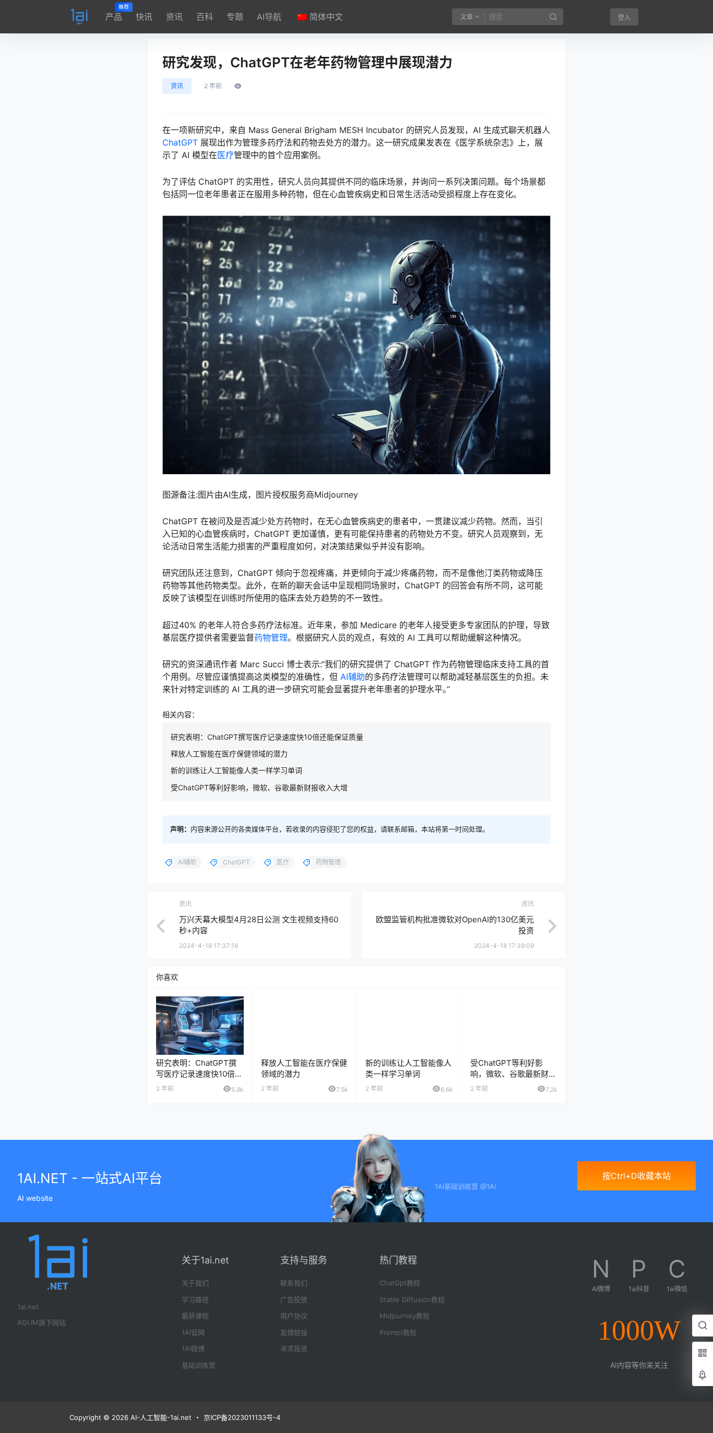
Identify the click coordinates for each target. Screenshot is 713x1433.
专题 (235, 16)
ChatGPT (180, 142)
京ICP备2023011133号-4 (242, 1417)
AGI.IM (28, 1322)
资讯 (174, 16)
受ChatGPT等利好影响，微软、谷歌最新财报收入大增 (259, 787)
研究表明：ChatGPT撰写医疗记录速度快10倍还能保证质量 (267, 736)
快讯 (144, 16)
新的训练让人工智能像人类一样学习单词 (236, 770)
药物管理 (271, 637)
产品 (113, 13)
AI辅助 (352, 676)
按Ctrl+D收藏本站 (636, 1176)
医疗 (225, 155)
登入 (624, 17)
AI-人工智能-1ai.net (160, 1417)
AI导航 (269, 16)
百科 (204, 16)
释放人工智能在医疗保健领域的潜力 (229, 753)
